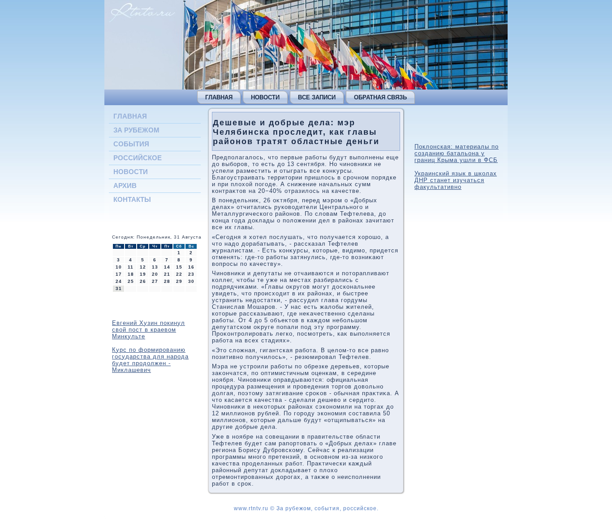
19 (143, 274)
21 (167, 274)
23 (191, 274)
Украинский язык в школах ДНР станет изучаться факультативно (455, 180)
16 (191, 267)
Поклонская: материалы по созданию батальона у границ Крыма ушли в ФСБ (456, 153)
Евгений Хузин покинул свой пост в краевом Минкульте (148, 330)
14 (167, 267)
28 (167, 281)
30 (191, 281)
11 (131, 267)
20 (155, 274)
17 (119, 274)
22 (179, 274)
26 (143, 281)
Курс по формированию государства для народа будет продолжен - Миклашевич (150, 359)
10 (119, 267)
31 (119, 288)
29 (179, 281)
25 (131, 281)
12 (143, 267)
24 (119, 281)
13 (155, 267)
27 (155, 281)
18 (131, 274)
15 (179, 267)
